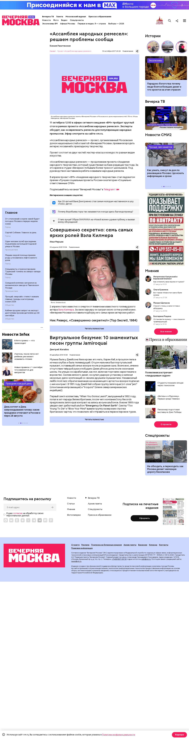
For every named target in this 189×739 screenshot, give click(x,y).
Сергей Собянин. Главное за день (20, 232)
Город (7, 227)
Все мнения (166, 331)
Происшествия (11, 250)
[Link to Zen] (23, 520)
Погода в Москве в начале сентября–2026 (166, 68)
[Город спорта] (160, 20)
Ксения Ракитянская (60, 45)
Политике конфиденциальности (118, 734)
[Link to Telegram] (34, 520)
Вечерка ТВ (48, 16)
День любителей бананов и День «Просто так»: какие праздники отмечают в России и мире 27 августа (22, 411)
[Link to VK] (11, 520)
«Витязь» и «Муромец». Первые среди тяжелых (168, 397)
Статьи (71, 504)
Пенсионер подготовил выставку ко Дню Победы (169, 410)
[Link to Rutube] (45, 520)
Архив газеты (95, 504)
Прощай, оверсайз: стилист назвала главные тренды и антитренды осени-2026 (22, 299)
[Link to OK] (17, 520)
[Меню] (184, 20)
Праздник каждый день (19, 383)
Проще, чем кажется (160, 147)
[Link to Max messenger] (6, 520)
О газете (75, 545)
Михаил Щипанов (161, 303)
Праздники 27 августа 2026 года (23, 391)
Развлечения (128, 51)
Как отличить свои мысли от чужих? (168, 282)
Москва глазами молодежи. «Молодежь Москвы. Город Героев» (166, 118)
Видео (64, 20)
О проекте (166, 424)
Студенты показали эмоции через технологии (170, 384)
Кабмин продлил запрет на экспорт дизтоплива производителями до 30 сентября (22, 313)
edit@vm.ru (146, 559)
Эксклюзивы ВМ (50, 23)
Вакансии (142, 545)
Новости (46, 20)
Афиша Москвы (67, 23)
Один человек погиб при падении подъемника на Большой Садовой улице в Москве (20, 244)
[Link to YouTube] (28, 520)
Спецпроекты (77, 20)
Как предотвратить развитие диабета (166, 154)
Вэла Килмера (66, 309)
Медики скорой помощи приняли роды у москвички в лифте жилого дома (21, 258)
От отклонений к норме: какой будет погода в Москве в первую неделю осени (22, 221)
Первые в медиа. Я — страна (92, 23)
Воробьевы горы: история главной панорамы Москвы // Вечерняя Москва (167, 47)
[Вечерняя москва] (34, 555)
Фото (56, 20)
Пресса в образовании (99, 16)
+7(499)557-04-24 (119, 559)
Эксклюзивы (155, 60)
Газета (59, 16)
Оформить (144, 518)
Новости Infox (16, 334)
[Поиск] (169, 20)
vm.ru (124, 557)
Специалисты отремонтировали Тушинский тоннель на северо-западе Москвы (22, 271)
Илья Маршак (57, 241)
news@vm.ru (76, 561)
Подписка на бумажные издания (106, 545)
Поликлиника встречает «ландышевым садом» (159, 374)
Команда (153, 545)
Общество (9, 305)
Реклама (85, 545)
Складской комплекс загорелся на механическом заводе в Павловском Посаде (22, 285)
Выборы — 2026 (116, 23)
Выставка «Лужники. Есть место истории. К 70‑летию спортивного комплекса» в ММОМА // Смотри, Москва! (153, 47)
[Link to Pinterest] (51, 520)
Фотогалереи (74, 515)
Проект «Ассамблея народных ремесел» (74, 51)
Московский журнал (76, 16)
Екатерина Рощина (162, 316)
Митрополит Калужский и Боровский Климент (165, 278)
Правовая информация (82, 548)
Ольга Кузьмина (161, 290)
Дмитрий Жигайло (59, 349)
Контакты (163, 545)
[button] (7, 391)
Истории (153, 36)
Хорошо (179, 734)
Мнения (152, 271)
